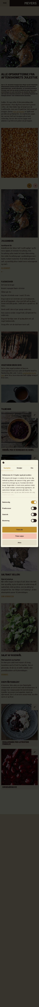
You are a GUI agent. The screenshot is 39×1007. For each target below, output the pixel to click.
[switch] (34, 508)
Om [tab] (32, 468)
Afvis (19, 542)
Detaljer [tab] (19, 468)
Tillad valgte (19, 536)
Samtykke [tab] (7, 468)
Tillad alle (19, 529)
